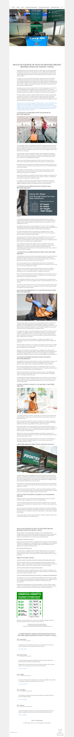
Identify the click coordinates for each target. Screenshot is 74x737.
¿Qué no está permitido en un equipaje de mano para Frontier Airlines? (36, 105)
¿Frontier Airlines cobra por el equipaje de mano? (36, 108)
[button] (61, 7)
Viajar (18, 7)
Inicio (13, 7)
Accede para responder (22, 648)
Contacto (60, 730)
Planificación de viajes (44, 7)
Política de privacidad (60, 735)
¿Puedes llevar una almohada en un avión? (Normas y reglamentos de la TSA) (37, 626)
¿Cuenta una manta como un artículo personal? (37, 625)
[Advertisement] (37, 54)
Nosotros (60, 732)
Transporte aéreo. (55, 7)
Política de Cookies (60, 733)
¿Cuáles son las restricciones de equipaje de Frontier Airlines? (30, 103)
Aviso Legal (60, 729)
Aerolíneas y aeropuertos (31, 7)
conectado (35, 722)
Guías (22, 7)
